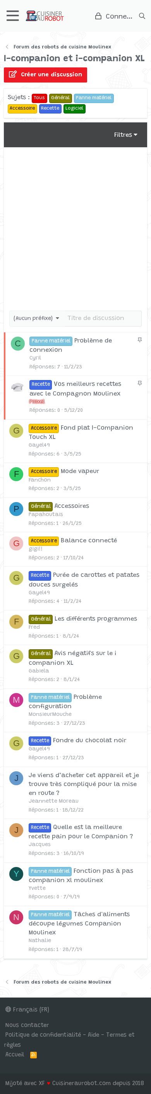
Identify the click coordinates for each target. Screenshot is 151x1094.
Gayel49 (39, 445)
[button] (13, 16)
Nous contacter (27, 1026)
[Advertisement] (75, 227)
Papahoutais (46, 515)
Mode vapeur (80, 471)
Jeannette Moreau (54, 801)
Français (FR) (30, 1010)
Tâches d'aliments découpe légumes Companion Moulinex (79, 924)
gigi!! (36, 549)
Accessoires (72, 506)
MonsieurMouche (50, 714)
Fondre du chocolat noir (89, 741)
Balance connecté (89, 541)
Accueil (14, 1055)
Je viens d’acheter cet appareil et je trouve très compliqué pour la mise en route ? (84, 784)
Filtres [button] (123, 135)
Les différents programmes (96, 619)
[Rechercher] (142, 15)
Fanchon (40, 480)
